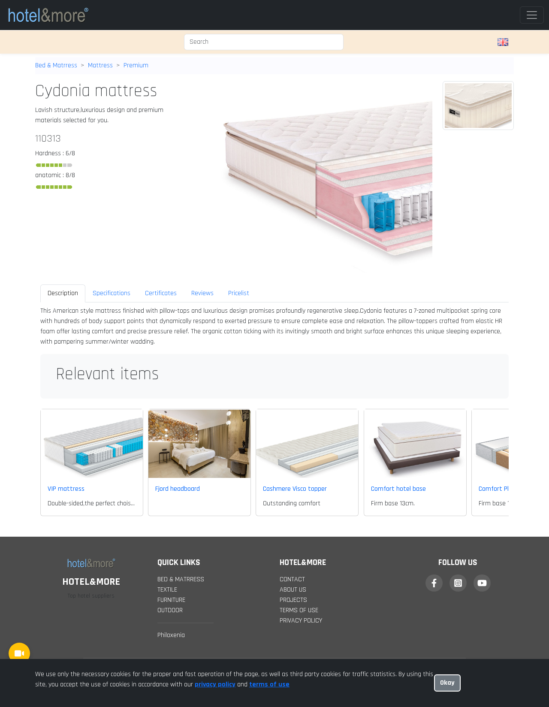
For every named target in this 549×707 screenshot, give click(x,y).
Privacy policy (301, 620)
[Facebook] (434, 583)
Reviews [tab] (202, 293)
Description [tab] (63, 293)
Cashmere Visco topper (295, 489)
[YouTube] (482, 583)
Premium (136, 65)
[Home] (48, 15)
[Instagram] (458, 583)
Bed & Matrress (56, 65)
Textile (167, 589)
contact (292, 579)
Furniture (171, 599)
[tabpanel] (274, 326)
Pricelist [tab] (238, 293)
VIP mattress (66, 489)
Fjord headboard (177, 489)
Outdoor (170, 610)
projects (293, 599)
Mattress (100, 65)
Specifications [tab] (111, 293)
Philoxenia (171, 635)
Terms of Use (299, 610)
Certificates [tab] (161, 293)
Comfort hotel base (398, 489)
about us (293, 589)
